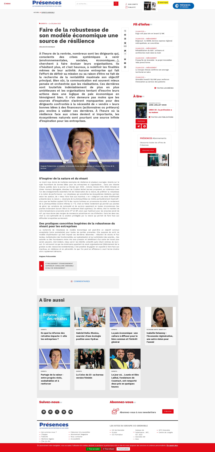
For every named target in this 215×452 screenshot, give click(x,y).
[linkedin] (125, 38)
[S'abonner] (115, 411)
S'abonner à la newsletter (80, 432)
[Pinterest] (64, 412)
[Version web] (144, 126)
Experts (44, 23)
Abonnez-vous (148, 150)
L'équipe (44, 434)
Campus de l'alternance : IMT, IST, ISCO (142, 432)
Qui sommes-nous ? (49, 432)
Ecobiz (114, 432)
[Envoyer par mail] (125, 63)
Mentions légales (47, 439)
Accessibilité (75, 439)
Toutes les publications (162, 117)
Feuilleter (141, 121)
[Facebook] (125, 34)
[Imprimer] (125, 67)
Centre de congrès (166, 432)
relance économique (47, 47)
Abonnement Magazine (79, 434)
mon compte (133, 4)
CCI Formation (117, 435)
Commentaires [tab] (82, 281)
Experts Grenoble (47, 12)
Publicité (44, 437)
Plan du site (45, 441)
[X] (125, 31)
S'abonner (168, 411)
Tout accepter (94, 449)
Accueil (36, 12)
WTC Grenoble (164, 430)
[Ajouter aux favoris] (125, 59)
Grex (137, 439)
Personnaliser (123, 449)
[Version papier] (138, 126)
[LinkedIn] (43, 412)
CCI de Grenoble (118, 430)
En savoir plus (172, 445)
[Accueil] (47, 3)
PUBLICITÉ (131, 7)
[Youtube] (70, 412)
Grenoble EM (140, 437)
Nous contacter (76, 437)
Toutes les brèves (165, 88)
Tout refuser (109, 449)
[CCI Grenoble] (183, 6)
